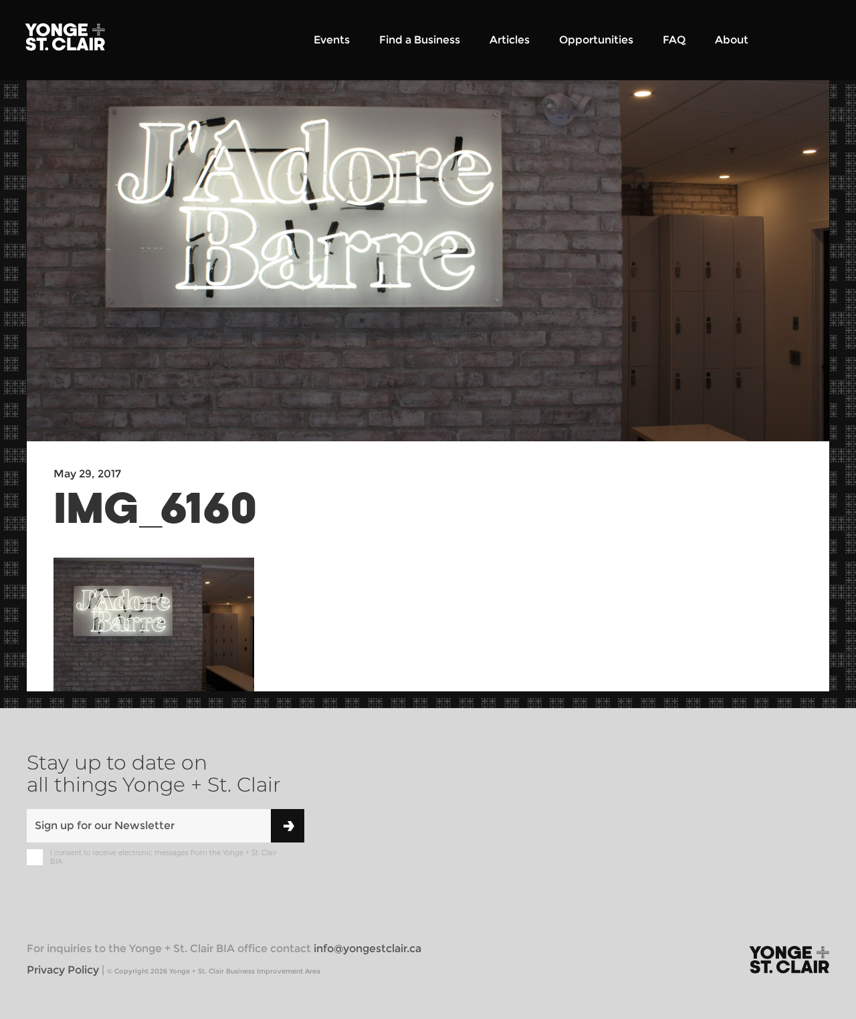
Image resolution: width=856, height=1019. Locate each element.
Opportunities (596, 39)
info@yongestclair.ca (367, 948)
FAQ (674, 39)
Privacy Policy (63, 970)
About (731, 39)
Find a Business (419, 39)
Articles (510, 39)
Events (332, 39)
